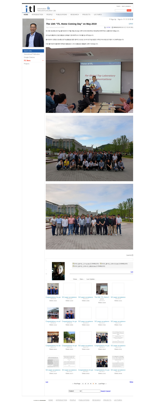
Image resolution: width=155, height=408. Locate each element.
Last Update (91, 279)
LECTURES (98, 14)
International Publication (32, 54)
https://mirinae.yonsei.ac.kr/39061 (55, 27)
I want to (128, 255)
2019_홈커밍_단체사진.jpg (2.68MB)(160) (115, 264)
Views (75, 279)
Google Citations (29, 57)
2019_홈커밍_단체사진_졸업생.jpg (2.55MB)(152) (89, 266)
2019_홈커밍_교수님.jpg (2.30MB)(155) (86, 264)
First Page (77, 383)
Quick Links (28, 51)
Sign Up (113, 19)
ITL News (27, 60)
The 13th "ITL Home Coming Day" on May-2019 (71, 24)
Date (81, 279)
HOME (26, 14)
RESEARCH (75, 14)
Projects (26, 64)
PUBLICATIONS (61, 14)
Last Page (101, 383)
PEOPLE (50, 14)
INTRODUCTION (37, 14)
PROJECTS (86, 14)
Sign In (120, 19)
